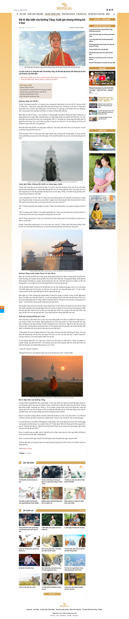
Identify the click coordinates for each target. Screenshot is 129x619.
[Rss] (107, 10)
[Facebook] (110, 10)
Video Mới (102, 68)
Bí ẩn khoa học (81, 14)
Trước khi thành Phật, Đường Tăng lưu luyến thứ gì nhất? (39, 79)
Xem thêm (81, 510)
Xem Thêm (52, 594)
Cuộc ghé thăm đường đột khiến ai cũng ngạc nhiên (35, 89)
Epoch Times (27, 448)
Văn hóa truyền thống (52, 14)
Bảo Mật (69, 615)
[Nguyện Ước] (64, 6)
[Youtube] (112, 10)
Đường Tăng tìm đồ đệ (27, 87)
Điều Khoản (63, 615)
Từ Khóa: (22, 453)
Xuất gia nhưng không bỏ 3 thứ (29, 94)
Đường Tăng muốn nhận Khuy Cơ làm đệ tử (33, 92)
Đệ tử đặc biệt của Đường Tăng (29, 96)
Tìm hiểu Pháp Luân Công (96, 14)
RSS (58, 615)
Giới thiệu (22, 14)
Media (108, 14)
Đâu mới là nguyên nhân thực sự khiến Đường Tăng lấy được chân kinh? (44, 77)
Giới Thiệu (52, 615)
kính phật (28, 453)
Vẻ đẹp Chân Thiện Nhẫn (35, 14)
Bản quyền (75, 615)
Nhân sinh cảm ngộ (68, 14)
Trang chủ (29, 609)
